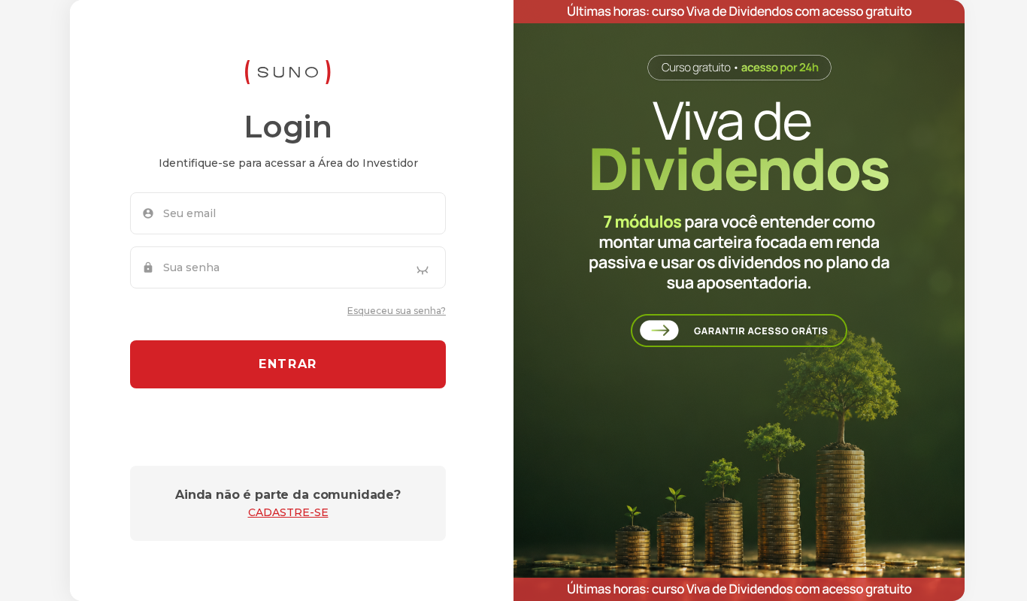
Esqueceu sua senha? (396, 310)
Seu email (189, 213)
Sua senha (191, 267)
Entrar (288, 364)
